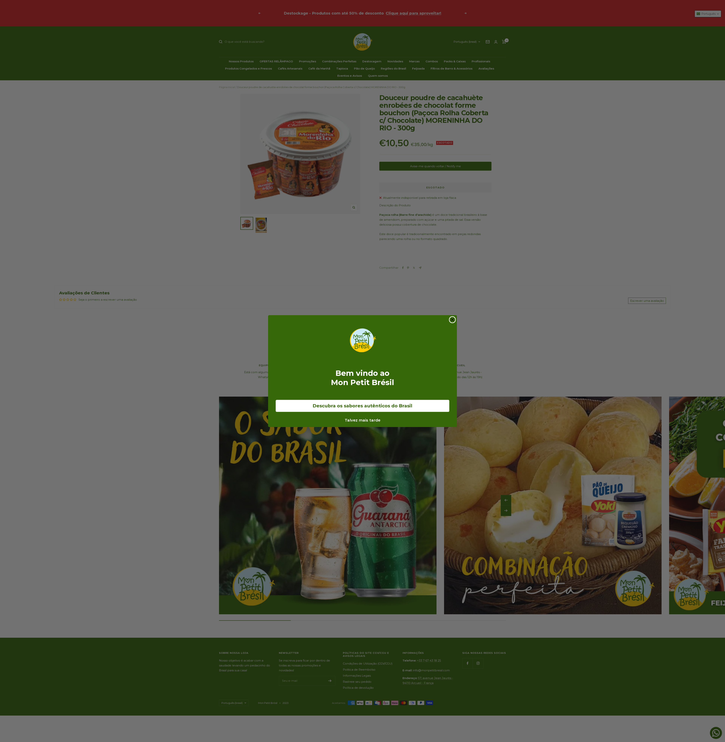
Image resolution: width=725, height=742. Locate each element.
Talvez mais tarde (362, 420)
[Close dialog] (452, 320)
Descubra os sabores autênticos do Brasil (362, 406)
